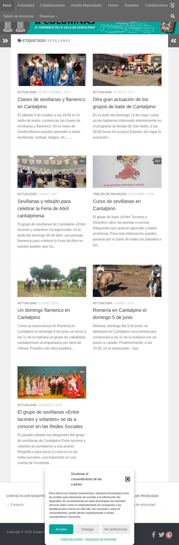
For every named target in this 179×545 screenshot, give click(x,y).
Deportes (132, 5)
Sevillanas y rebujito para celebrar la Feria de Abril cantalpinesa (44, 208)
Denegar (87, 529)
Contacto (16, 504)
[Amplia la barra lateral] (5, 40)
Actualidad (25, 5)
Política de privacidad (140, 504)
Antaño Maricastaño (86, 5)
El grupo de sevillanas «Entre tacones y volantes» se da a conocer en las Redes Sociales (50, 419)
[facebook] (154, 535)
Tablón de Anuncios (18, 16)
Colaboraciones (52, 5)
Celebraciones (156, 5)
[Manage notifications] (168, 535)
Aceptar (61, 529)
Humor (113, 5)
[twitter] (161, 535)
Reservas (47, 16)
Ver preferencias (115, 529)
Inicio (7, 5)
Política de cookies (72, 539)
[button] (128, 479)
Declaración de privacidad (100, 539)
